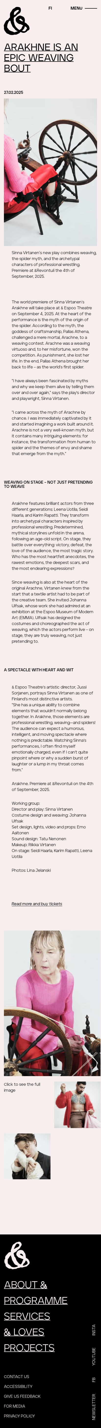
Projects (29, 1348)
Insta (94, 1330)
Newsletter (94, 1407)
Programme (36, 1301)
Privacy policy (19, 1416)
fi (50, 8)
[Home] (17, 21)
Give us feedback (22, 1396)
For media (14, 1406)
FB (94, 1380)
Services (27, 1317)
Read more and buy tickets (37, 904)
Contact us (16, 1377)
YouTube (94, 1356)
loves (24, 1332)
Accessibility (18, 1387)
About (25, 1285)
